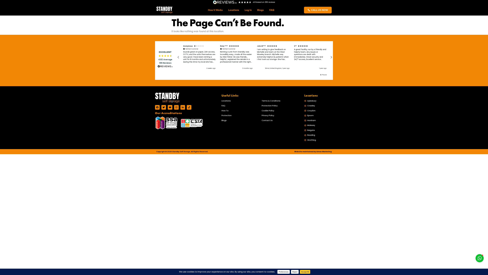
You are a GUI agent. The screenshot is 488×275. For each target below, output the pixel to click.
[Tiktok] (189, 107)
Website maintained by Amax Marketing (313, 151)
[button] (178, 57)
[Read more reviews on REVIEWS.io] (165, 66)
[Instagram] (176, 107)
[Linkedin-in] (182, 107)
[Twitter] (163, 107)
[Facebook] (157, 107)
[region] (254, 57)
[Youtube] (170, 107)
